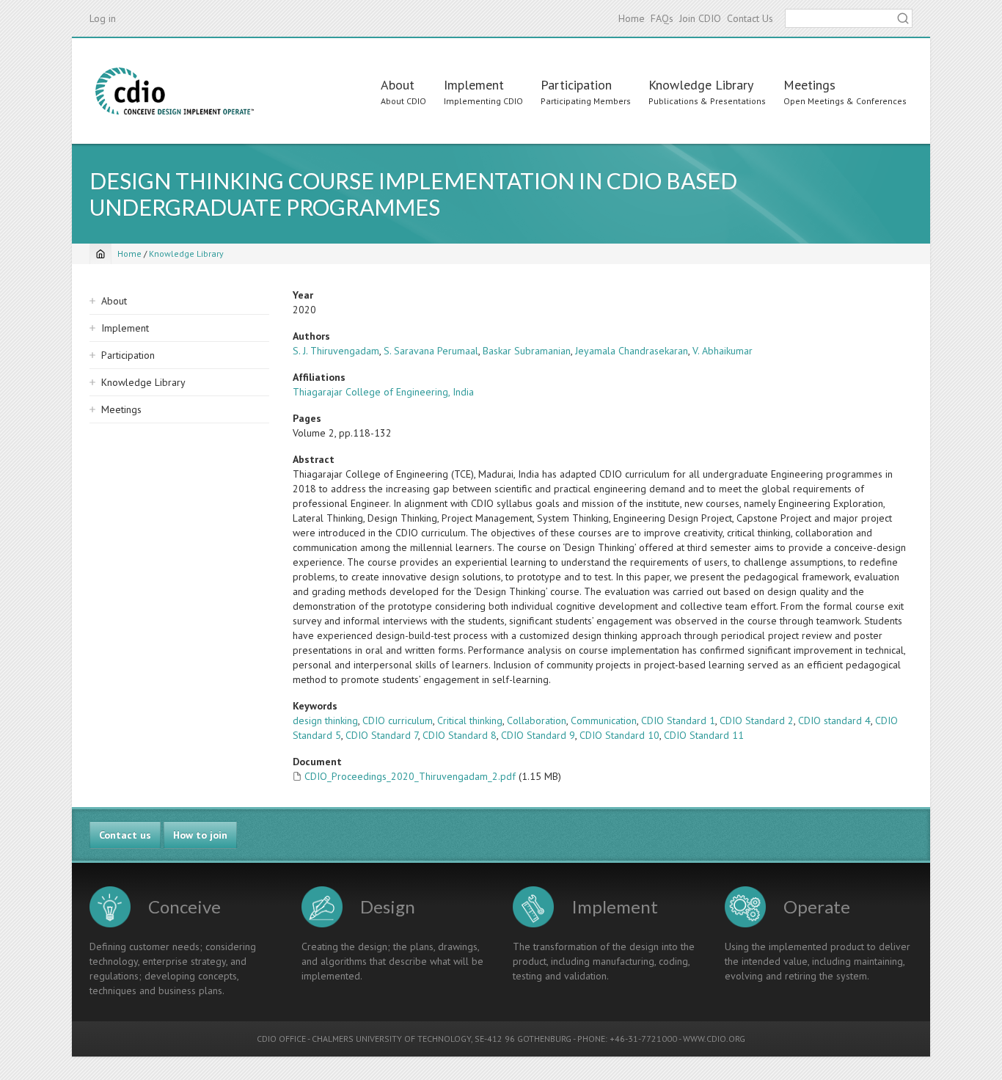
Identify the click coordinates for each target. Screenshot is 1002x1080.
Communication (604, 720)
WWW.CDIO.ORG (714, 1038)
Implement (474, 84)
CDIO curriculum (397, 720)
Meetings (809, 84)
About (397, 84)
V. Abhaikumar (722, 350)
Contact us (125, 835)
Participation (576, 84)
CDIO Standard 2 (757, 720)
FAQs (662, 18)
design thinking (325, 720)
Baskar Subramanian (527, 350)
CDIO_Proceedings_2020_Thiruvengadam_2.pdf (410, 776)
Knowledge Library (700, 84)
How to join (200, 835)
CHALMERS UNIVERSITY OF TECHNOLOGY (391, 1038)
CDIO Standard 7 (381, 735)
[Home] (174, 91)
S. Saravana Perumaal (431, 350)
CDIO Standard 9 (538, 735)
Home (631, 18)
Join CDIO (700, 18)
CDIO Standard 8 (460, 735)
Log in (102, 18)
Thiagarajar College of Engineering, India (383, 391)
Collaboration (536, 720)
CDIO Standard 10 (619, 735)
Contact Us (750, 18)
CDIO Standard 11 (704, 735)
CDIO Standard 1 (678, 720)
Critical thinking (469, 720)
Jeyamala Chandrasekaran (631, 350)
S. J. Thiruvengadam (336, 350)
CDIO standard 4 (834, 720)
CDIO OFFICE (281, 1038)
